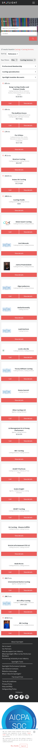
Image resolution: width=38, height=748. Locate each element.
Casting (17, 49)
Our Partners (6, 649)
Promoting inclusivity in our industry (15, 658)
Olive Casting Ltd (19, 410)
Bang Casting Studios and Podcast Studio (19, 88)
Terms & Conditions (9, 681)
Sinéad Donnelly (23, 307)
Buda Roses (19, 564)
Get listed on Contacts (10, 669)
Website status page (9, 671)
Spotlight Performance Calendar (14, 666)
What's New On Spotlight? (11, 674)
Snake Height (19, 489)
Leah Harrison (23, 329)
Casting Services (28, 49)
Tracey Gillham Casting (24, 369)
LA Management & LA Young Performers (19, 429)
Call (10, 103)
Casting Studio (19, 200)
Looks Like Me (23, 349)
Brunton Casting (19, 159)
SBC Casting (19, 451)
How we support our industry (12, 651)
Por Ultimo (19, 135)
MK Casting (23, 623)
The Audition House (19, 113)
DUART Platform (19, 469)
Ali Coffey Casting (23, 600)
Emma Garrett (23, 390)
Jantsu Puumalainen (23, 265)
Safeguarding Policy (9, 689)
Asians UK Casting (19, 179)
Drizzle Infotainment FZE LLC (19, 545)
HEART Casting (19, 509)
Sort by (3, 54)
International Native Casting (19, 582)
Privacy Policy (7, 684)
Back (5, 21)
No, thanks (15, 746)
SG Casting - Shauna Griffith (19, 527)
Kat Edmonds (23, 243)
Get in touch (6, 646)
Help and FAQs (7, 686)
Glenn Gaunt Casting (24, 222)
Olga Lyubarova (24, 286)
